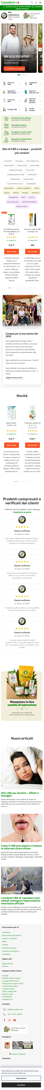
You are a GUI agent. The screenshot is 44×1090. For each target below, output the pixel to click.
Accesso (5, 966)
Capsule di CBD (8, 165)
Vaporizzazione (31, 184)
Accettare (21, 1085)
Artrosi (36, 188)
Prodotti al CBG (15, 179)
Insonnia (6, 193)
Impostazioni (21, 1078)
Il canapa (5, 975)
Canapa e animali (8, 989)
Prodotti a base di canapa (11, 978)
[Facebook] (4, 1020)
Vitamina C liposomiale (29, 202)
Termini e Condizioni (9, 938)
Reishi (23, 197)
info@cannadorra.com (15, 1009)
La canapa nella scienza (10, 981)
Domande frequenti (9, 948)
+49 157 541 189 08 (14, 1014)
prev (2, 229)
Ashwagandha (13, 197)
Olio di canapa (34, 165)
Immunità (25, 193)
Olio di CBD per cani (32, 161)
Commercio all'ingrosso (10, 951)
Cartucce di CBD (22, 165)
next (41, 229)
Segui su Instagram (19, 1054)
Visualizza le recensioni (22, 512)
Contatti (5, 945)
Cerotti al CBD (32, 174)
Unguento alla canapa (15, 170)
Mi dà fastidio (7, 997)
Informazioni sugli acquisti (11, 935)
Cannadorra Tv (7, 999)
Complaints (6, 954)
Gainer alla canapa (12, 202)
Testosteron (35, 193)
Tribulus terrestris (21, 206)
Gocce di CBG (30, 170)
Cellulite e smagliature (23, 188)
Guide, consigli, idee (9, 991)
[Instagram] (9, 1020)
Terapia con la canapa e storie (12, 983)
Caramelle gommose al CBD (15, 174)
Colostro (31, 197)
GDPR (4, 941)
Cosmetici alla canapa (9, 986)
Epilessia (15, 193)
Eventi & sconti (7, 994)
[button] (40, 49)
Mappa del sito (7, 963)
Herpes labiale (8, 188)
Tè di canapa (19, 161)
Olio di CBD (8, 161)
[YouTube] (14, 1020)
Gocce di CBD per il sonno (15, 184)
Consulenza (6, 932)
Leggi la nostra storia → (15, 377)
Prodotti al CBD (28, 179)
